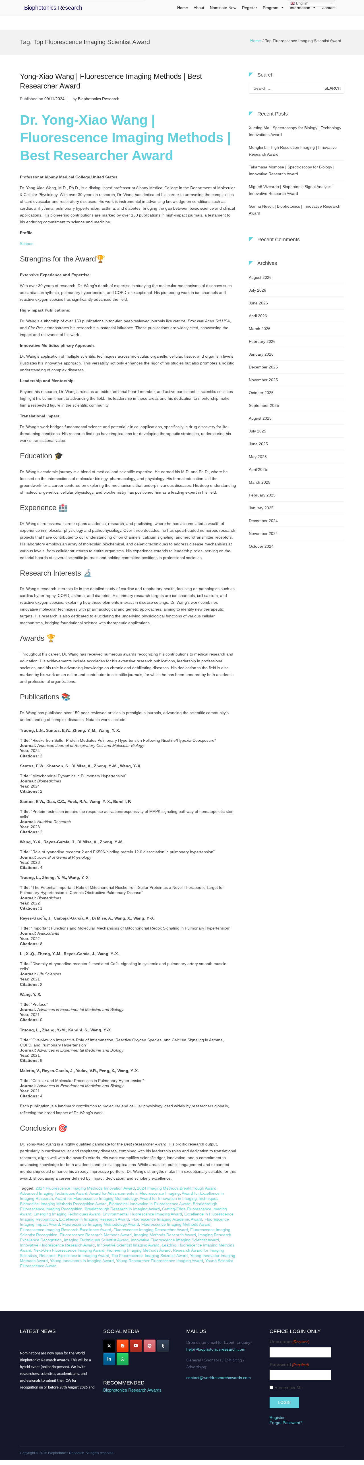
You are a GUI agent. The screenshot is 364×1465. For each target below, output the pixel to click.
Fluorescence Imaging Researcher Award (150, 1229)
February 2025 (262, 495)
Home (182, 7)
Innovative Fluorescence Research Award (57, 1245)
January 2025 (261, 508)
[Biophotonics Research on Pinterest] (150, 1346)
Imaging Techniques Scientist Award (96, 1240)
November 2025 (263, 380)
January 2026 (261, 354)
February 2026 (262, 341)
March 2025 (259, 482)
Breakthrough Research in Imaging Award (122, 1209)
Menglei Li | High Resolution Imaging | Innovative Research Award (293, 150)
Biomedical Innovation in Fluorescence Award (150, 1204)
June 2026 (258, 303)
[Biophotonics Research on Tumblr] (163, 1346)
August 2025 (260, 418)
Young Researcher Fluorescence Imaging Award (159, 1260)
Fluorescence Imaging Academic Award (166, 1219)
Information (300, 7)
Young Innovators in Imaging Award (82, 1260)
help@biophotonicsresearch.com (215, 1349)
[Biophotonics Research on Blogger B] (123, 1346)
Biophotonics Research (53, 8)
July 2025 (257, 431)
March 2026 (259, 328)
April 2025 (258, 469)
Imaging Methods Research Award (165, 1235)
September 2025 (264, 405)
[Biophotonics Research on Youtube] (136, 1346)
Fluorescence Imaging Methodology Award (100, 1224)
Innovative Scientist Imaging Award (128, 1245)
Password (289, 1364)
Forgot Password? (286, 1422)
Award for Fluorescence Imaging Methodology (96, 1198)
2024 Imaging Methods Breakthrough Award (176, 1188)
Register (249, 7)
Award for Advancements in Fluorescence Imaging (134, 1193)
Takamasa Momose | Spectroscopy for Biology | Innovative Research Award (291, 170)
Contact (329, 7)
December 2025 (263, 367)
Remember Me (288, 1387)
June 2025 (258, 444)
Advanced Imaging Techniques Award (53, 1193)
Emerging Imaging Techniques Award (67, 1214)
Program (270, 7)
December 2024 (263, 520)
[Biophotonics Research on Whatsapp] (123, 1359)
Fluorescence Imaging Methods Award (175, 1224)
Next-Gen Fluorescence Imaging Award (69, 1250)
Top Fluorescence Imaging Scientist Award (149, 1255)
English (301, 3)
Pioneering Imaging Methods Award (139, 1250)
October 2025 (261, 392)
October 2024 (261, 546)
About (199, 7)
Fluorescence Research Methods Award (96, 1235)
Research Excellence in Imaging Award (74, 1255)
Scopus (26, 243)
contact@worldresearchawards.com (218, 1377)
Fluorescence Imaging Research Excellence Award (65, 1229)
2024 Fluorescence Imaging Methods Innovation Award (85, 1188)
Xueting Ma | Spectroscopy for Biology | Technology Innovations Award (295, 131)
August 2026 (260, 277)
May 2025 (258, 456)
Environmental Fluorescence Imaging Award (142, 1214)
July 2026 (257, 290)
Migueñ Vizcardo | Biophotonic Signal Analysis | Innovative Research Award (291, 190)
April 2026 (258, 316)
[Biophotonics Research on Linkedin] (109, 1359)
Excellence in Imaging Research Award (94, 1219)
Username (289, 1341)
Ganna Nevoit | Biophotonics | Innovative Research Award (294, 209)
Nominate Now (223, 7)
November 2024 (263, 533)
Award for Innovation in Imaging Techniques (179, 1198)
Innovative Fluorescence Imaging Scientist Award (175, 1240)
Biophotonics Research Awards (132, 1390)
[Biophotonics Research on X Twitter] (109, 1346)
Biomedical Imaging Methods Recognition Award (63, 1204)
